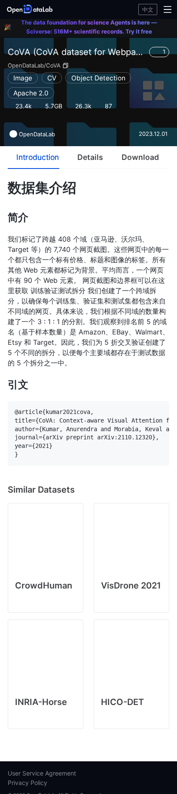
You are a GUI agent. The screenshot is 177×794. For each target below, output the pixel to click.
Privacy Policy (27, 782)
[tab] (33, 157)
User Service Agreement (42, 773)
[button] (31, 9)
